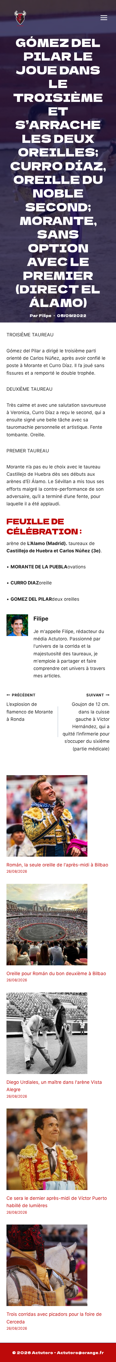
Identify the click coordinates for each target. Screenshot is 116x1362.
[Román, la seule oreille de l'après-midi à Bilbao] (58, 816)
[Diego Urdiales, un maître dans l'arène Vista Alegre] (58, 1033)
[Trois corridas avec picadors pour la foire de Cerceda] (58, 1265)
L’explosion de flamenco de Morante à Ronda (29, 707)
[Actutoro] (20, 17)
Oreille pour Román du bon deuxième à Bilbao (56, 973)
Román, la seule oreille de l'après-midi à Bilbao (57, 865)
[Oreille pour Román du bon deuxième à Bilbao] (58, 924)
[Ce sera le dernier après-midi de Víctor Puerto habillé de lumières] (58, 1149)
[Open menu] (104, 18)
